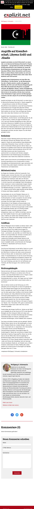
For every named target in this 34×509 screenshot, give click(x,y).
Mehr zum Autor (7, 402)
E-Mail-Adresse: (7, 447)
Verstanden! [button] (18, 7)
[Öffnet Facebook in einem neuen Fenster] (12, 415)
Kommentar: (6, 453)
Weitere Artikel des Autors (11, 405)
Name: (4, 442)
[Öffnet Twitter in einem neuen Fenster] (17, 415)
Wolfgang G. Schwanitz (7, 21)
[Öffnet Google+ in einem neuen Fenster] (21, 415)
